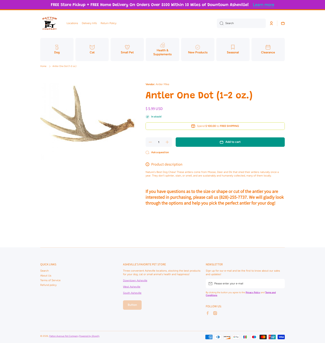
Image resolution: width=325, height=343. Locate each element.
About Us (45, 275)
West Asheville (131, 286)
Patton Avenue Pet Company (64, 336)
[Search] (220, 23)
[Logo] (49, 23)
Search (44, 270)
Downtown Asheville (135, 280)
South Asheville (132, 293)
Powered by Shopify (89, 336)
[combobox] (241, 23)
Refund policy (48, 285)
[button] (283, 23)
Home (43, 66)
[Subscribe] (280, 283)
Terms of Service (50, 280)
